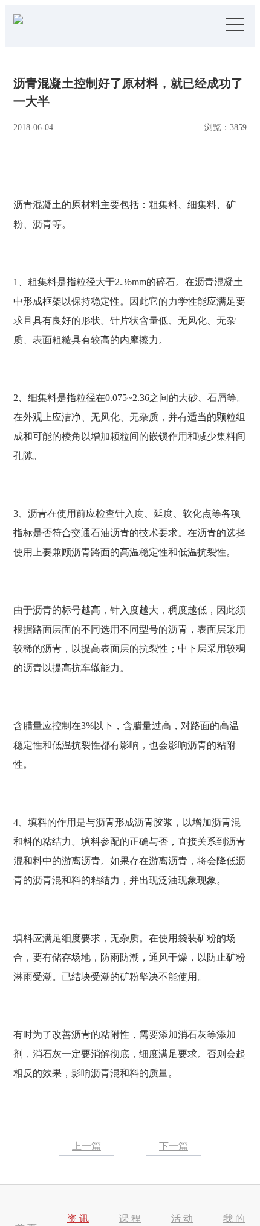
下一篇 (173, 1146)
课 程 (130, 1218)
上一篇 (86, 1146)
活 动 (182, 1218)
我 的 (234, 1218)
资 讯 (78, 1218)
